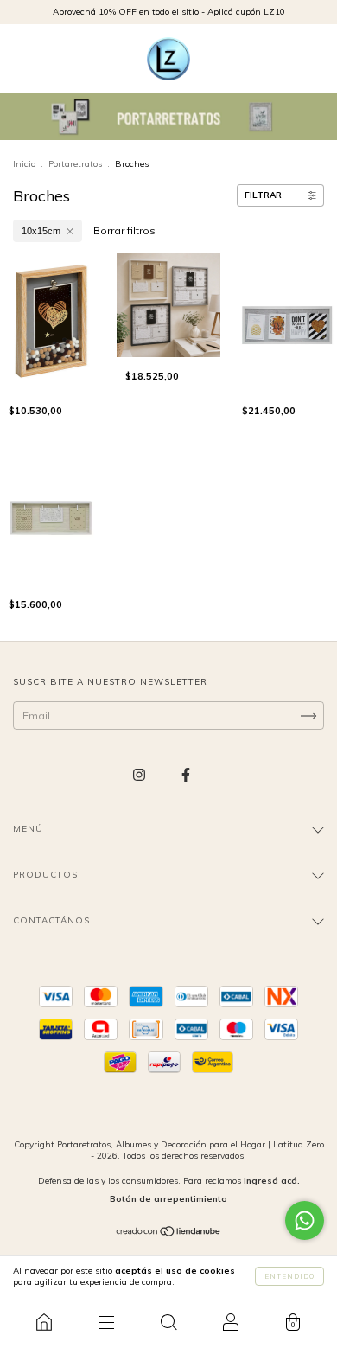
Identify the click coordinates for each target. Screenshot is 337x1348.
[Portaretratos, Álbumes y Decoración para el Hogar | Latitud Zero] (44, 1322)
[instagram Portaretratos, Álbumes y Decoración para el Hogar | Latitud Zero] (140, 775)
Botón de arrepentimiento (168, 1198)
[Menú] (106, 1322)
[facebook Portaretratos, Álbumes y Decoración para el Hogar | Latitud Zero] (185, 775)
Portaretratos (75, 163)
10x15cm (41, 231)
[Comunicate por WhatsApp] (304, 1220)
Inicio (24, 163)
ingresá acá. (272, 1180)
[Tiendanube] (169, 1233)
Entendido (289, 1276)
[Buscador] (168, 1322)
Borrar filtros (124, 230)
